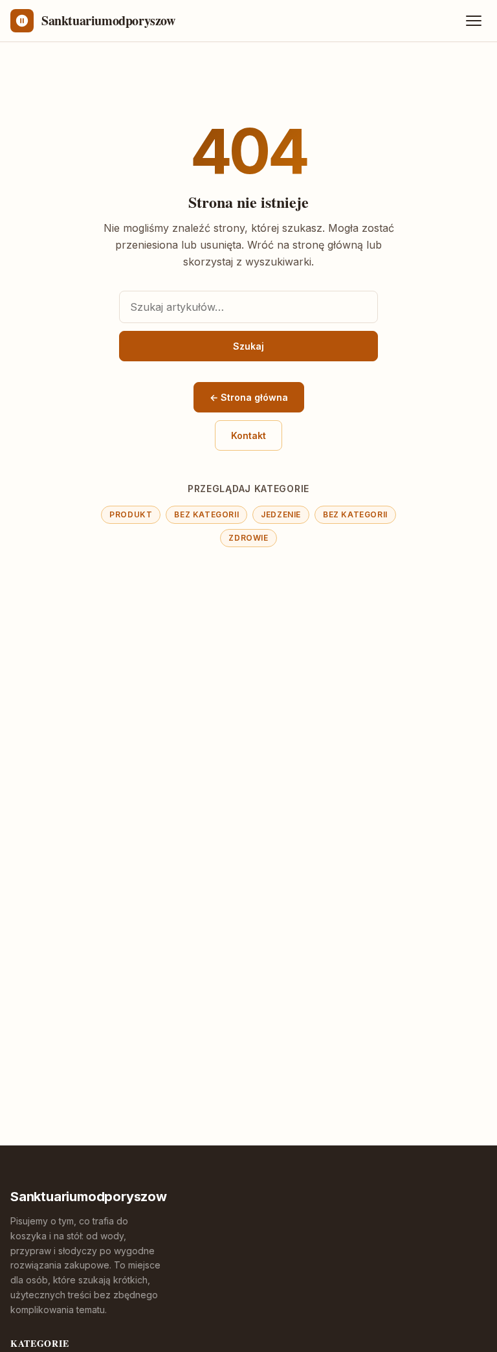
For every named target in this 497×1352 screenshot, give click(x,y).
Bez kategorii (206, 514)
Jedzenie (281, 514)
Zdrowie (248, 538)
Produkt (130, 514)
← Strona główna (249, 397)
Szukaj (248, 346)
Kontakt (248, 435)
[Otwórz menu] (474, 21)
